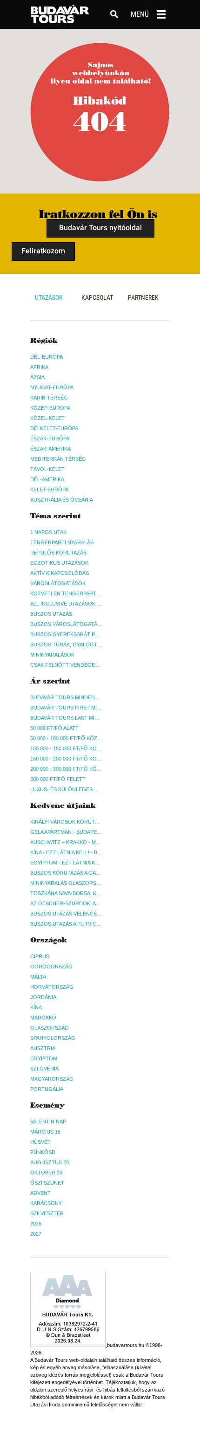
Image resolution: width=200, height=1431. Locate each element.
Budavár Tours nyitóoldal (100, 227)
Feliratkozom (43, 250)
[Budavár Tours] (60, 14)
